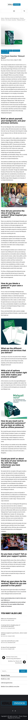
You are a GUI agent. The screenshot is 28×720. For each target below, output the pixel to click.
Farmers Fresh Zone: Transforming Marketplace (13, 657)
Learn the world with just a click (10, 641)
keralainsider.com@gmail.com (10, 602)
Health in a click (5, 679)
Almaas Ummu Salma (8, 60)
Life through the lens (6, 682)
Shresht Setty (5, 620)
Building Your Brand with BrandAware (15, 662)
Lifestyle (10, 50)
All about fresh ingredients (8, 647)
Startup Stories (16, 50)
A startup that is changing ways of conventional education (10, 625)
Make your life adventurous (8, 618)
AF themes (17, 718)
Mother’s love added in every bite (10, 686)
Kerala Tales (4, 50)
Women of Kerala (5, 52)
